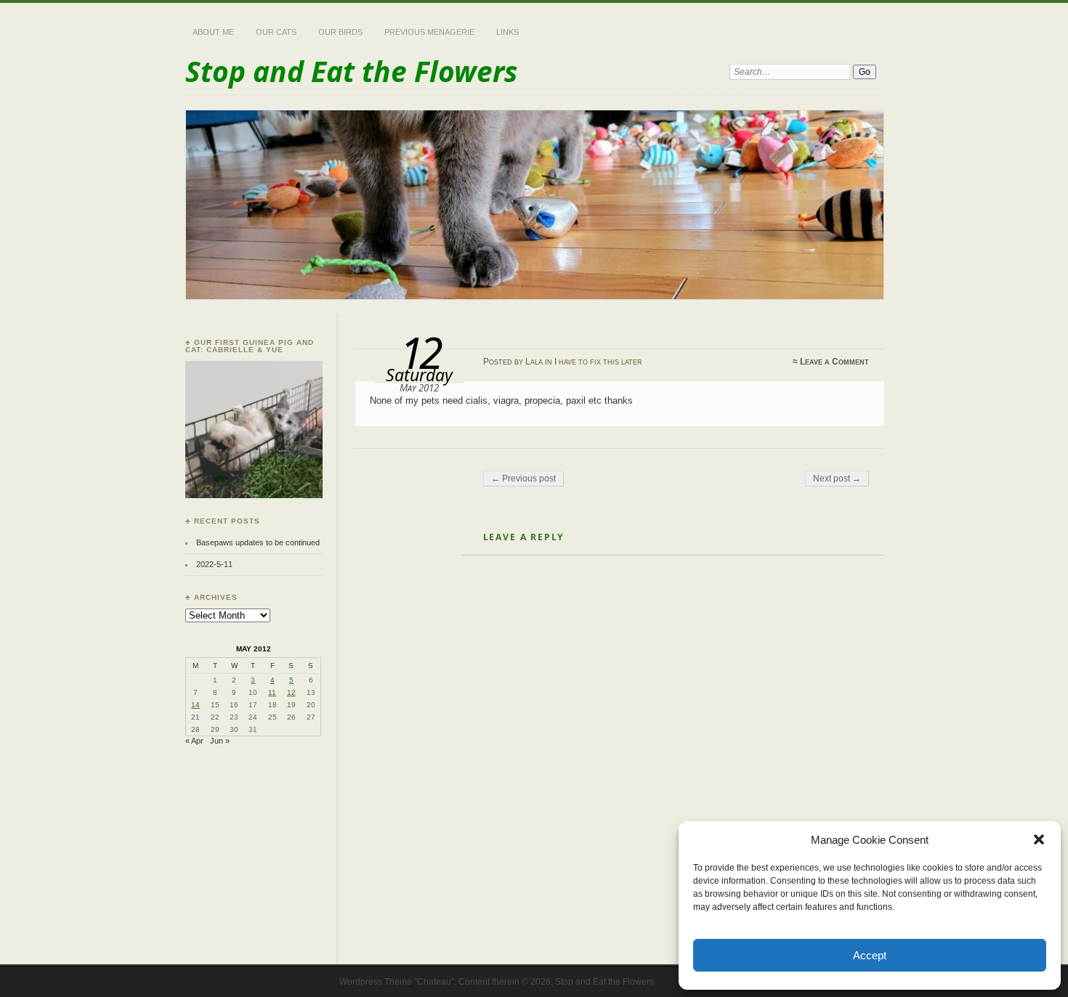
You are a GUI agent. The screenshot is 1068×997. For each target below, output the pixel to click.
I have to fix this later (598, 362)
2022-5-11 (214, 564)
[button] (1039, 839)
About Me (213, 32)
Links (507, 32)
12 (291, 692)
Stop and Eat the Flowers (351, 71)
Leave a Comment (834, 362)
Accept (869, 955)
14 (195, 705)
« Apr (194, 740)
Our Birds (340, 32)
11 (272, 692)
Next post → (837, 478)
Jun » (220, 740)
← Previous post (523, 478)
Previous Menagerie (429, 32)
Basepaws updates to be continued (258, 542)
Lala (534, 362)
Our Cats (276, 32)
